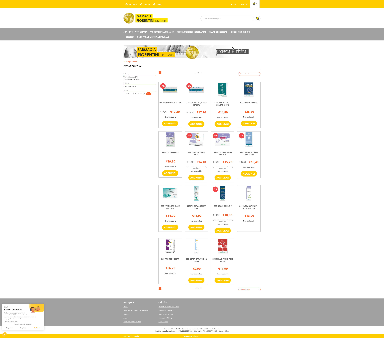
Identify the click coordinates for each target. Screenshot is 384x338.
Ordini (126, 307)
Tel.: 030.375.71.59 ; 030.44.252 (190, 331)
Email (159, 4)
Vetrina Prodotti (131, 77)
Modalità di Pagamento (166, 310)
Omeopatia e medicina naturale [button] (153, 37)
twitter (147, 4)
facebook (133, 4)
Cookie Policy (163, 322)
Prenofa (136, 336)
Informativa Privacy (165, 318)
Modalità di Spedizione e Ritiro (168, 307)
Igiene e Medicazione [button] (240, 32)
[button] (249, 74)
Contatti (126, 314)
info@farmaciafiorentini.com (166, 331)
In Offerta (130, 86)
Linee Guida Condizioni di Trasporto (136, 310)
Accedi (233, 4)
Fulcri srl (196, 336)
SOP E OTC (128, 32)
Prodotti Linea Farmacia (162, 32)
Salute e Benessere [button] (218, 32)
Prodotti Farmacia (131, 79)
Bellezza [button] (130, 37)
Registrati (244, 4)
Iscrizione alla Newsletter (132, 322)
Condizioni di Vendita (165, 314)
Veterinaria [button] (141, 32)
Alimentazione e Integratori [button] (191, 32)
